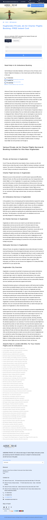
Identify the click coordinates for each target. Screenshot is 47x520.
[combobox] (23, 462)
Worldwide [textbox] (6, 462)
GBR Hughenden (13, 22)
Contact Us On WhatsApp (37, 5)
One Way (8, 40)
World (7, 22)
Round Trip (16, 40)
